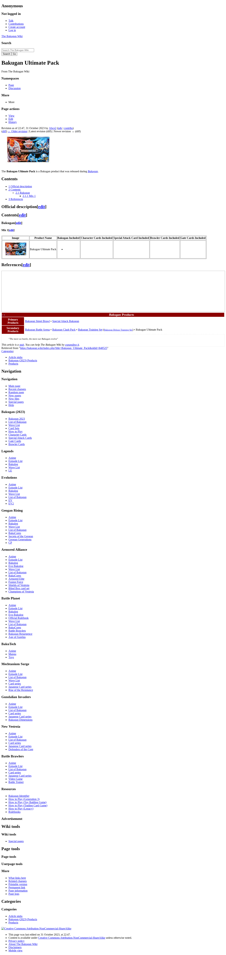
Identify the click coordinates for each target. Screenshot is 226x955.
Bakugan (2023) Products (22, 360)
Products (13, 363)
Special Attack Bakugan (65, 321)
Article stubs (15, 357)
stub (21, 344)
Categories (7, 351)
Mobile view (15, 950)
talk (60, 128)
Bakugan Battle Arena (37, 329)
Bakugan (93, 171)
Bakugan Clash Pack (64, 329)
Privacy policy (16, 940)
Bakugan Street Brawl (37, 321)
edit (41, 206)
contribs (68, 128)
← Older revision (17, 131)
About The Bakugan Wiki (22, 944)
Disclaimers (15, 947)
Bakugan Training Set (90, 329)
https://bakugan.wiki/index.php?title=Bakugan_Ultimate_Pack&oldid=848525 (63, 348)
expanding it (72, 344)
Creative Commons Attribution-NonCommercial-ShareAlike (71, 937)
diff (4, 131)
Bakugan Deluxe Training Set (118, 329)
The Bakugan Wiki (12, 36)
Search (6, 43)
